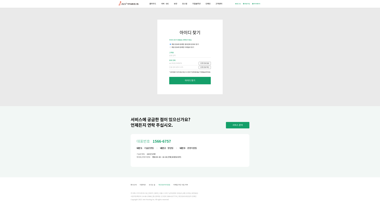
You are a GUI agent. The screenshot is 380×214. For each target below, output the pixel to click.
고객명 (171, 53)
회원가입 (247, 4)
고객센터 (219, 4)
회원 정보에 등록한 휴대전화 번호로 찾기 (185, 44)
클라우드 (152, 4)
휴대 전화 (172, 60)
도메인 (208, 4)
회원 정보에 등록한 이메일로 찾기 (182, 47)
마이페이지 (257, 4)
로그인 (239, 4)
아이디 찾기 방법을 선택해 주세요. (180, 40)
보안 (175, 4)
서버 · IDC (165, 4)
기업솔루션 (196, 4)
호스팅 (184, 4)
